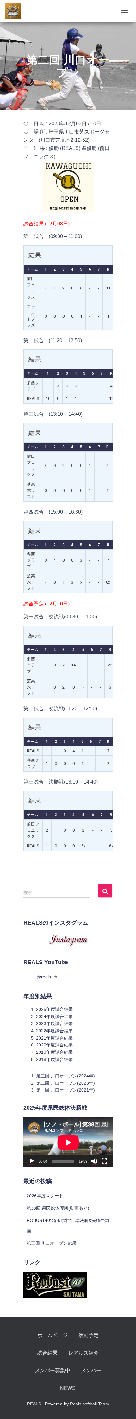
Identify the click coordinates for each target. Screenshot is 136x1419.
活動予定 (88, 1335)
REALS (34, 1403)
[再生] (31, 1161)
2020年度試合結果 (54, 1044)
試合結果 (47, 1353)
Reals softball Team (89, 1403)
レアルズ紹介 (83, 1353)
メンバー (91, 1370)
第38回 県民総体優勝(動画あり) (58, 1208)
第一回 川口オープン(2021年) (65, 1090)
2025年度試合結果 (54, 1009)
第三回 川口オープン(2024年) (65, 1075)
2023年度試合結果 (54, 1023)
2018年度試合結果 (54, 1059)
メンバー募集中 (52, 1370)
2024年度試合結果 (54, 1016)
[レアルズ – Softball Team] (12, 11)
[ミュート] (94, 1161)
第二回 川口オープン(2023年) (65, 1083)
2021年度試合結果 (54, 1037)
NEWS (68, 1388)
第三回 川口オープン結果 (52, 1243)
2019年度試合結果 (54, 1052)
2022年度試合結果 (54, 1030)
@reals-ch (47, 976)
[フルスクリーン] (104, 1161)
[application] (68, 1142)
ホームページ (52, 1335)
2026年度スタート (45, 1195)
